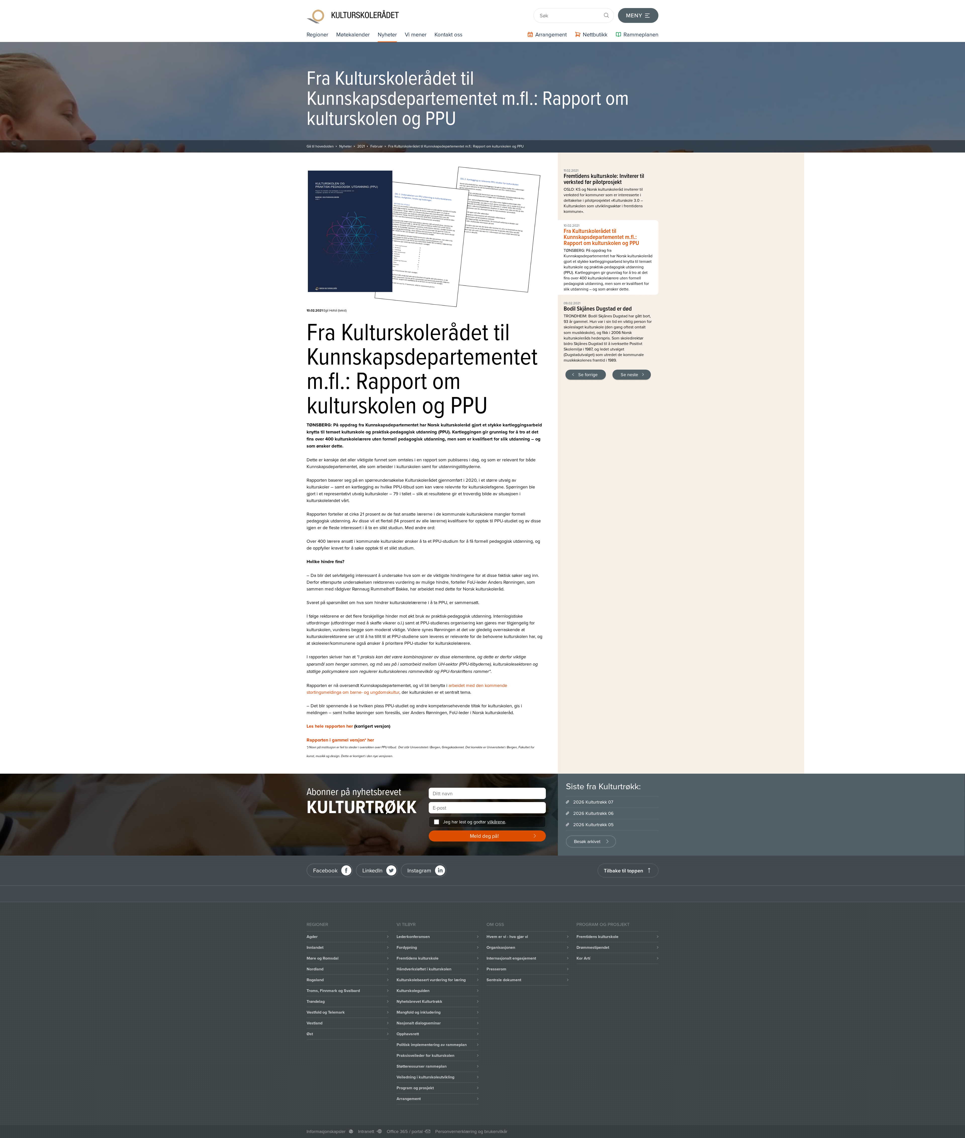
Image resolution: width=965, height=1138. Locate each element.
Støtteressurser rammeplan (422, 1066)
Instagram (419, 870)
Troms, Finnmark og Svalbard (333, 991)
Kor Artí (583, 958)
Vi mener (415, 34)
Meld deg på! (484, 835)
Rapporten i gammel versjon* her (340, 740)
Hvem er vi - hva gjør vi (507, 936)
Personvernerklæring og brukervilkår (471, 1131)
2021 (361, 146)
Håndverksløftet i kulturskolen (424, 969)
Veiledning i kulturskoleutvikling (425, 1077)
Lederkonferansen (413, 936)
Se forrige (588, 374)
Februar (376, 146)
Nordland (315, 969)
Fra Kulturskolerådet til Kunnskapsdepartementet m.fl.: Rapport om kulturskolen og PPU (456, 146)
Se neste (629, 374)
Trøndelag (316, 1001)
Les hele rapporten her (330, 726)
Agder (312, 936)
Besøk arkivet (587, 841)
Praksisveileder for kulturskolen (425, 1055)
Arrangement (409, 1099)
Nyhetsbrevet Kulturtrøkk (419, 1001)
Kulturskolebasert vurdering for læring (431, 980)
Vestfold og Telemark (326, 1012)
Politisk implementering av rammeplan (432, 1045)
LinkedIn (372, 870)
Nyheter (387, 34)
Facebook (325, 870)
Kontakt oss (448, 34)
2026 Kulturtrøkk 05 (593, 824)
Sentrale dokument (504, 980)
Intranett (366, 1131)
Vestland (314, 1023)
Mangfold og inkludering (419, 1012)
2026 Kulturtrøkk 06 (593, 813)
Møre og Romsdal (323, 958)
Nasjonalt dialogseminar (419, 1023)
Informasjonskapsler (326, 1131)
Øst (310, 1034)
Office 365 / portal (405, 1131)
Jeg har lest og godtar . (474, 822)
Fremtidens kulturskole (418, 958)
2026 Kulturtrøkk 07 (593, 802)
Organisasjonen (501, 947)
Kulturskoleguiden (413, 991)
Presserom (496, 969)
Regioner (317, 34)
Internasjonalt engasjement (511, 958)
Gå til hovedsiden (320, 146)
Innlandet (315, 947)
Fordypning (407, 947)
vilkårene (496, 822)
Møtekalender (353, 34)
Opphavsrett (408, 1034)
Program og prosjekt (415, 1088)
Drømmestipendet (592, 947)
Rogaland (315, 980)
